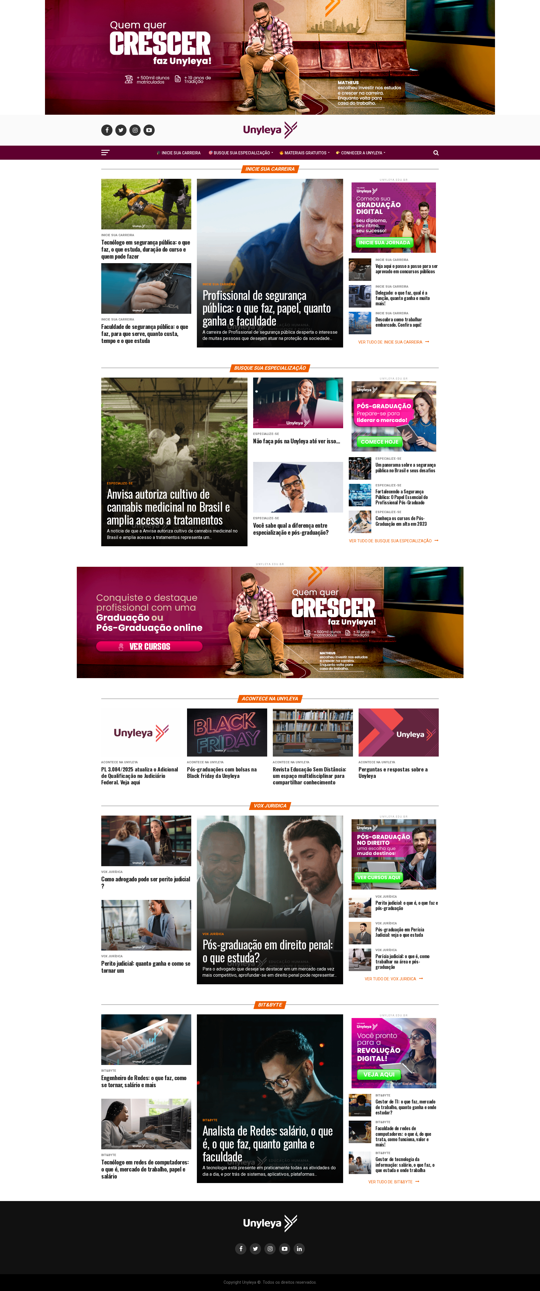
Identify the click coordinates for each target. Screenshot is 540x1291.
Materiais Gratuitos (305, 153)
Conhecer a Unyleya (361, 153)
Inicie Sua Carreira (181, 153)
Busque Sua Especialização (241, 153)
